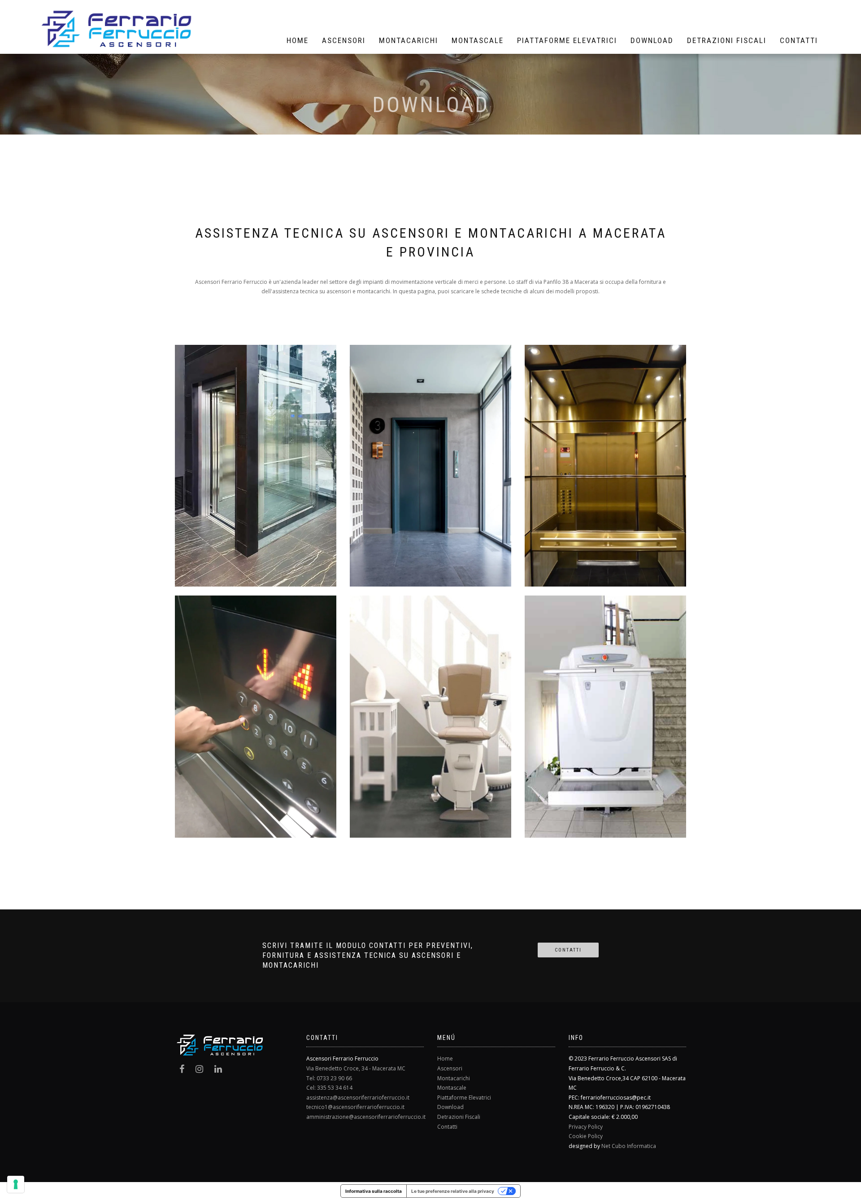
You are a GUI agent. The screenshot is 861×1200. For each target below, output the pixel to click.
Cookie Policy (586, 1136)
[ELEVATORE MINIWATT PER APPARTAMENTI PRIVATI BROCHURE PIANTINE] (605, 466)
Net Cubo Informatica (628, 1146)
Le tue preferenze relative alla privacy (452, 1191)
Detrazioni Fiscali (726, 40)
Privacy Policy (586, 1126)
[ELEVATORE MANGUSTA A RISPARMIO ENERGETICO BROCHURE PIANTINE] (430, 466)
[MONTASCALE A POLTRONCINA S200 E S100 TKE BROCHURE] (430, 716)
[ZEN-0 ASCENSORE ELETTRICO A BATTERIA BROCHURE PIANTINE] (255, 466)
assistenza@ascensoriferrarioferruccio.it (357, 1097)
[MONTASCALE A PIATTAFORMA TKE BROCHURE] (605, 716)
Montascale (478, 40)
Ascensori (343, 40)
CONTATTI (568, 950)
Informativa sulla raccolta (373, 1191)
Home (298, 40)
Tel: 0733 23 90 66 (329, 1078)
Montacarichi (408, 40)
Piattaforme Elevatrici (567, 40)
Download (652, 40)
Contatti (799, 40)
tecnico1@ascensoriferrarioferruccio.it (355, 1107)
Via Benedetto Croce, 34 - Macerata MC (355, 1068)
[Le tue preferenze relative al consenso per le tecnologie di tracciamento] (15, 1184)
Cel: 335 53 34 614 (329, 1087)
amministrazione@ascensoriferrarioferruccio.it (366, 1117)
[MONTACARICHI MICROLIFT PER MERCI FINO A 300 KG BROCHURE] (255, 716)
